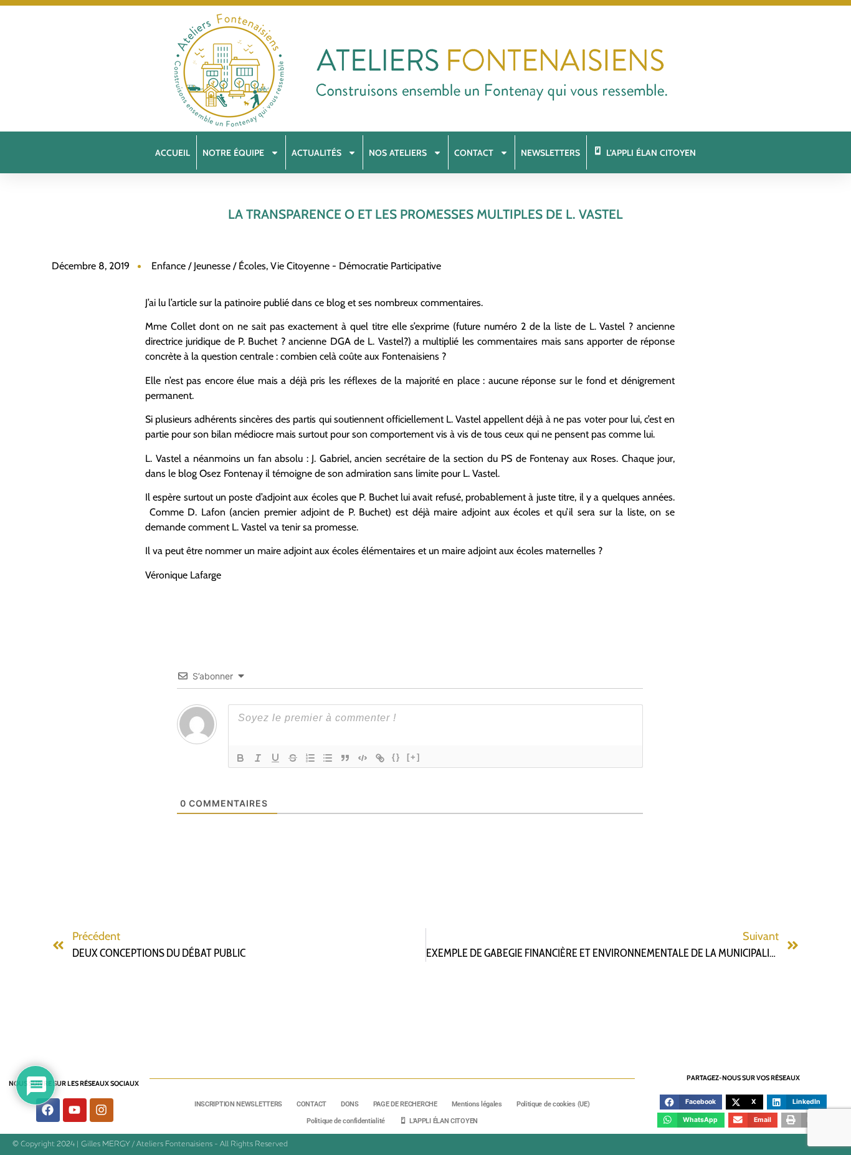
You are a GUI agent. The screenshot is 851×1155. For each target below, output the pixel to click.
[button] (691, 1102)
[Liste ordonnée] (310, 757)
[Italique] (258, 757)
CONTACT (311, 1104)
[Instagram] (101, 1110)
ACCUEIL (172, 152)
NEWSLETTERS (550, 152)
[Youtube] (75, 1110)
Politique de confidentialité (346, 1121)
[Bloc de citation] (345, 757)
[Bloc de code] (362, 757)
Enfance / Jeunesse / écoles (208, 266)
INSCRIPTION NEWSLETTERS (238, 1104)
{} (396, 757)
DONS (350, 1104)
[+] (414, 757)
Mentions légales (477, 1104)
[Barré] (293, 757)
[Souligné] (275, 757)
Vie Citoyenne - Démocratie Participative (355, 266)
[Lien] (380, 757)
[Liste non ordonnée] (327, 757)
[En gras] (240, 757)
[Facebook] (48, 1110)
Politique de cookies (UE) (553, 1104)
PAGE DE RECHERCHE (405, 1104)
